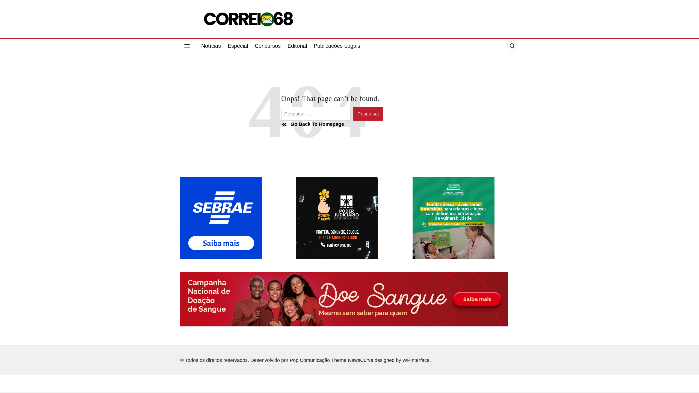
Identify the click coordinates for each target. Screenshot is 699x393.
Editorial (297, 46)
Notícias (211, 46)
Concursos (268, 46)
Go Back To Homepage (317, 124)
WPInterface (416, 360)
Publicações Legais (337, 46)
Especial (238, 46)
